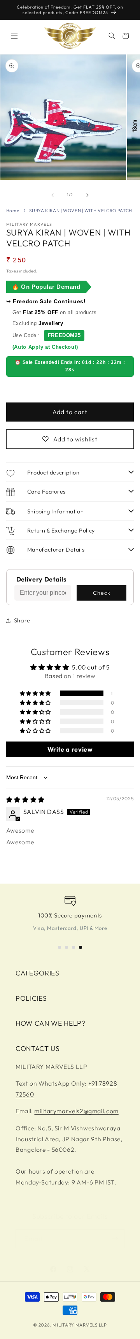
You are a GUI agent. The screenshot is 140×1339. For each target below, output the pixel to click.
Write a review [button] (70, 749)
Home (12, 210)
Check (101, 592)
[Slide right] (87, 195)
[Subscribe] (115, 1238)
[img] (25, 799)
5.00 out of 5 (90, 667)
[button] (14, 36)
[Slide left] (52, 195)
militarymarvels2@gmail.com (76, 1111)
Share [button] (22, 620)
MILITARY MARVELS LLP (79, 1325)
